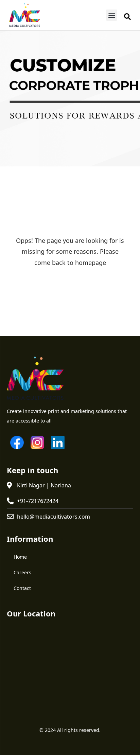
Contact (22, 588)
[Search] (127, 16)
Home (20, 557)
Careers (22, 572)
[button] (111, 15)
